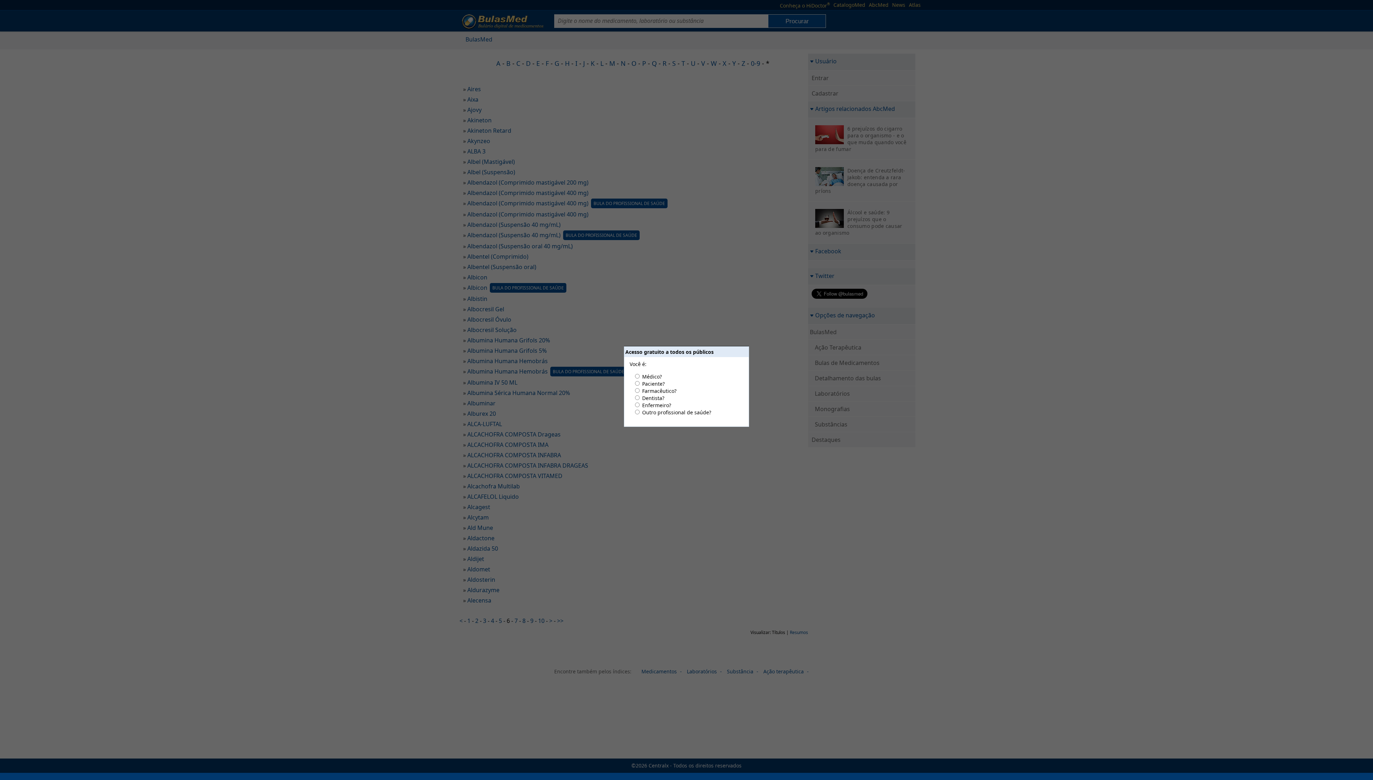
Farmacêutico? (659, 390)
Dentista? (653, 398)
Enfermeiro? (656, 405)
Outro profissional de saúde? (676, 412)
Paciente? (653, 383)
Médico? (652, 376)
